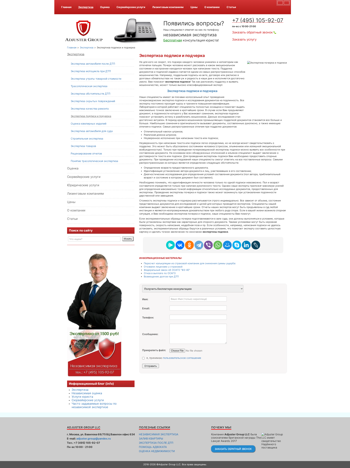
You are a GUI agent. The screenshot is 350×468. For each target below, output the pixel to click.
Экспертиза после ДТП (156, 442)
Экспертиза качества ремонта (90, 108)
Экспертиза (85, 7)
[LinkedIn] (246, 245)
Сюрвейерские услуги (130, 7)
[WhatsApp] (217, 245)
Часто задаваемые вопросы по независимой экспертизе (94, 405)
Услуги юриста (82, 396)
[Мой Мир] (227, 245)
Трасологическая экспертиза (89, 86)
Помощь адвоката (153, 446)
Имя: (145, 299)
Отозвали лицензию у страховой (163, 266)
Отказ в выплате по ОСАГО (160, 273)
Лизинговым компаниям (168, 7)
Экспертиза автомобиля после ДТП (93, 63)
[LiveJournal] (255, 245)
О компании (212, 7)
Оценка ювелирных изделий (88, 123)
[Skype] (236, 245)
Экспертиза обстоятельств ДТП (90, 93)
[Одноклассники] (189, 245)
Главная (66, 7)
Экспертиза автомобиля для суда (92, 131)
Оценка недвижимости (157, 451)
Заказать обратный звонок (252, 32)
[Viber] (208, 245)
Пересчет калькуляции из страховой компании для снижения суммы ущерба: (190, 263)
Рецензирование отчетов (86, 153)
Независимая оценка (87, 393)
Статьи (231, 7)
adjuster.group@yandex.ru (93, 438)
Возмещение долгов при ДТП (161, 276)
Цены (193, 7)
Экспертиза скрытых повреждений (93, 101)
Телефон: (148, 317)
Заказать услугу (244, 39)
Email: (146, 308)
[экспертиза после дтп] (94, 315)
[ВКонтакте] (180, 245)
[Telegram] (199, 245)
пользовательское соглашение (182, 357)
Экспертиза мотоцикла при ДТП (91, 71)
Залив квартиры (151, 438)
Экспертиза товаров (83, 146)
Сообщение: (150, 334)
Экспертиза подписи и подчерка (91, 116)
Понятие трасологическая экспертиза (94, 161)
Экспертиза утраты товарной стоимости (96, 78)
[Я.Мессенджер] (170, 245)
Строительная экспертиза (87, 138)
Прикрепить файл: (154, 350)
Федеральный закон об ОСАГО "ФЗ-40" (167, 269)
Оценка (105, 7)
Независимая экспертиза (158, 434)
